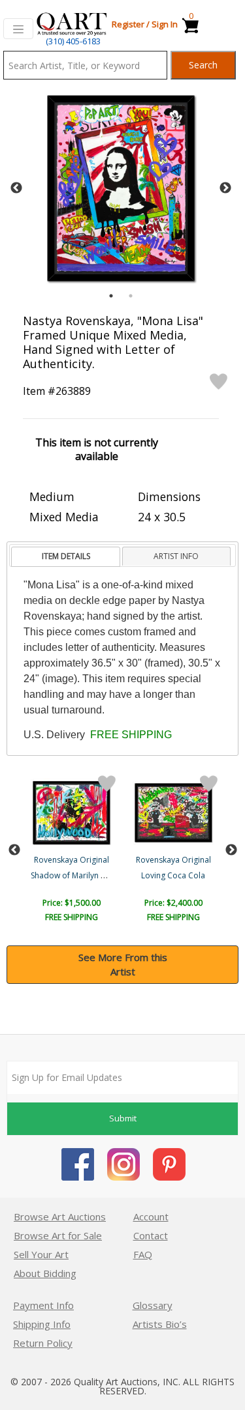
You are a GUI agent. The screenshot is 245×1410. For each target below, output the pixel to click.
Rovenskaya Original (71, 859)
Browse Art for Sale (58, 1235)
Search (203, 65)
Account (151, 1216)
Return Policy (43, 1342)
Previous (16, 188)
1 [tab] (111, 295)
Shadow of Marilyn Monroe (80, 875)
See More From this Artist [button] (122, 965)
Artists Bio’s (160, 1324)
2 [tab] (130, 295)
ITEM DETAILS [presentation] (66, 556)
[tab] (65, 557)
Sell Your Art (41, 1254)
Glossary (152, 1305)
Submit (123, 1118)
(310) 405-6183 (73, 41)
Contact (150, 1235)
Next (225, 188)
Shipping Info (42, 1324)
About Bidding (45, 1273)
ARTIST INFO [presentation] (176, 556)
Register (128, 24)
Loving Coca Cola (173, 875)
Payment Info (43, 1305)
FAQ (142, 1254)
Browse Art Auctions (60, 1216)
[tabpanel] (121, 188)
